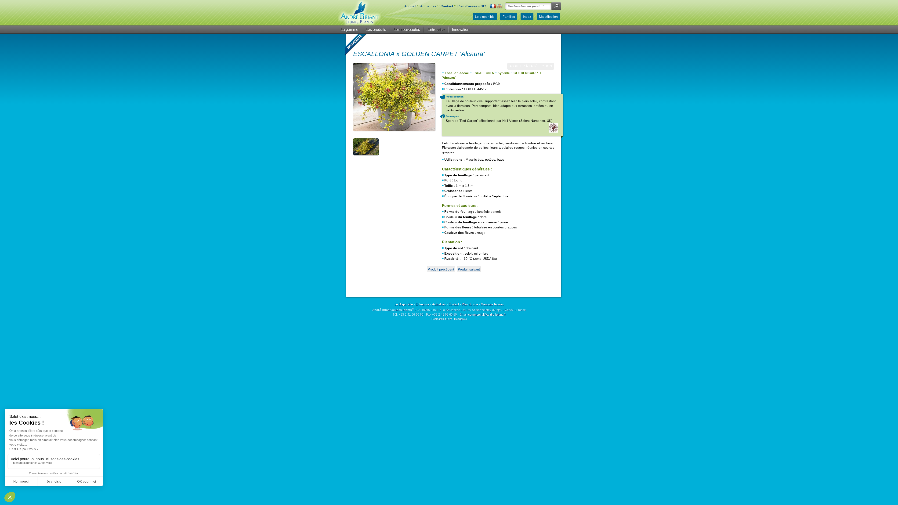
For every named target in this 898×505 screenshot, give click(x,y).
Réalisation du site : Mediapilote (449, 318)
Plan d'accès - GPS (472, 6)
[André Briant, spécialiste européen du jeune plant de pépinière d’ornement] (359, 12)
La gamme (349, 30)
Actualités (428, 6)
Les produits (376, 30)
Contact (447, 6)
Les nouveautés (407, 30)
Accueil (410, 6)
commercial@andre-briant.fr (487, 314)
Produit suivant (469, 269)
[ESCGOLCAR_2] (394, 97)
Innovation (460, 30)
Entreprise (436, 30)
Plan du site (470, 304)
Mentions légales (492, 304)
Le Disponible (404, 304)
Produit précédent (441, 269)
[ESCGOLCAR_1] (366, 146)
